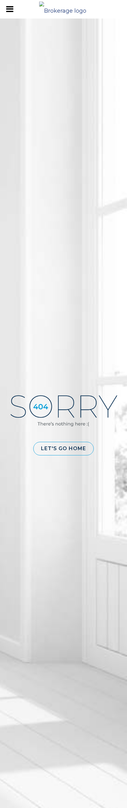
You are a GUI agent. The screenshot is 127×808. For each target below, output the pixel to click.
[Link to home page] (63, 9)
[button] (63, 448)
